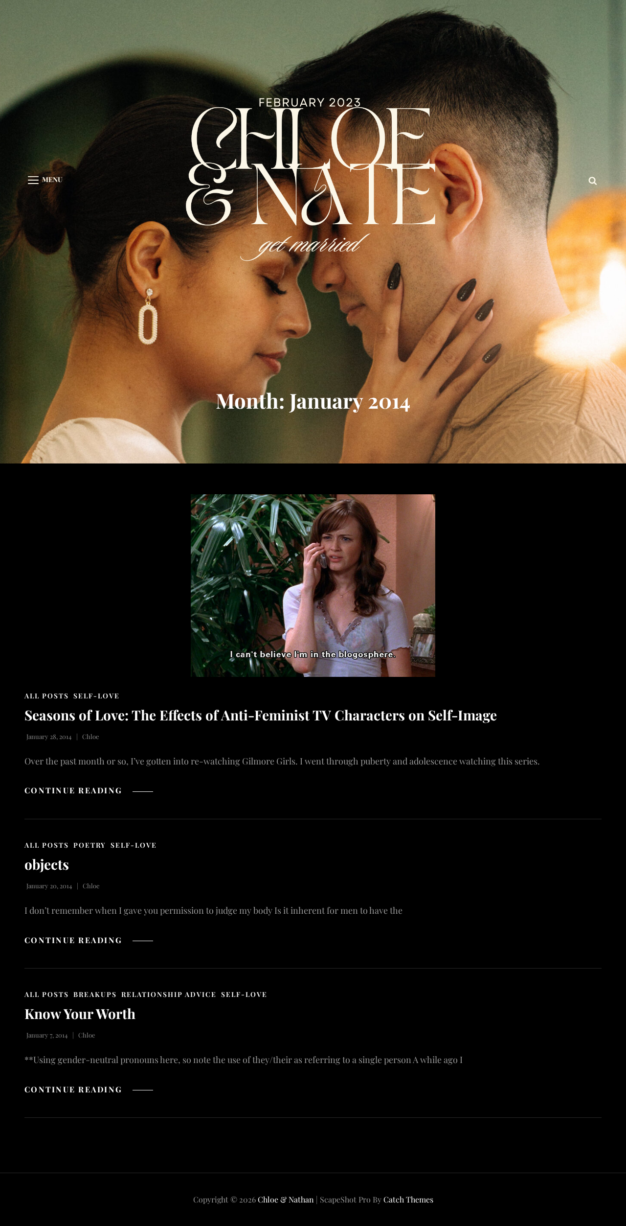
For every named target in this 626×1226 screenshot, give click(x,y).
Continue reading (88, 790)
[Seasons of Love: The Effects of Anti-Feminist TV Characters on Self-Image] (313, 585)
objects (46, 864)
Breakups (95, 994)
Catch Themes (408, 1199)
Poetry (89, 845)
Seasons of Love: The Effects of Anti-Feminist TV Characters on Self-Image (260, 715)
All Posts (46, 695)
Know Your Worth (79, 1013)
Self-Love (96, 695)
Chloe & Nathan (286, 1199)
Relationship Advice (169, 994)
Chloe (90, 736)
